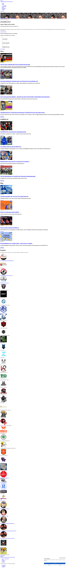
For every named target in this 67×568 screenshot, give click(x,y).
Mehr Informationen (3, 31)
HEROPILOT (4, 6)
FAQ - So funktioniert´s (5, 558)
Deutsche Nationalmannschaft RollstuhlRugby (7, 260)
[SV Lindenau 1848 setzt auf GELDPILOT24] (6, 144)
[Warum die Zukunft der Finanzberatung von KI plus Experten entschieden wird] (6, 78)
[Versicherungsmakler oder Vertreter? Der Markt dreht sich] (6, 193)
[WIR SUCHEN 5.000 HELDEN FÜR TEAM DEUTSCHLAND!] (6, 61)
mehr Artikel (2, 117)
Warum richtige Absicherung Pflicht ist (9, 227)
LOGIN (3, 561)
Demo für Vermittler (13, 18)
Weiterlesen (2, 69)
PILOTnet (3, 560)
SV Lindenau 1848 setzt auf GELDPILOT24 (10, 146)
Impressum (3, 565)
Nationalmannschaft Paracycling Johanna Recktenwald (8, 530)
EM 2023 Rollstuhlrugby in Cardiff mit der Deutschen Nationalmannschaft (17, 176)
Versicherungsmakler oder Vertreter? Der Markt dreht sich (14, 196)
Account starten (2, 18)
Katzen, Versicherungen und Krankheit (9, 212)
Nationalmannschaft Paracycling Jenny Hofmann (7, 538)
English (3, 9)
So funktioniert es (7, 18)
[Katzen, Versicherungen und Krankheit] (6, 209)
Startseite (1, 0)
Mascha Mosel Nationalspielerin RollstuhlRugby (7, 523)
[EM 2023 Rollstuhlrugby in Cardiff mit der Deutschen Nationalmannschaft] (6, 174)
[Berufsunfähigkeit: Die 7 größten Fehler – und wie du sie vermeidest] (6, 240)
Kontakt (5, 5)
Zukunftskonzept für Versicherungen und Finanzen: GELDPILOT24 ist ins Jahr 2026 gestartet (22, 112)
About (3, 4)
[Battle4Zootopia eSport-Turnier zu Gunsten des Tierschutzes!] (6, 159)
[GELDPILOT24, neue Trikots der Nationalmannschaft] (6, 129)
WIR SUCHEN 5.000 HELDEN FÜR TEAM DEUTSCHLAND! (15, 64)
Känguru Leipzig (2, 500)
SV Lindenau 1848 (3, 313)
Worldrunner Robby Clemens (4, 508)
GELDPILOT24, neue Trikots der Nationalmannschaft (13, 131)
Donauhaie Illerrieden (3, 482)
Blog (3, 559)
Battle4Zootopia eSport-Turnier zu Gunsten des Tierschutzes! (14, 161)
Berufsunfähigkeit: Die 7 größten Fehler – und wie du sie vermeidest (16, 243)
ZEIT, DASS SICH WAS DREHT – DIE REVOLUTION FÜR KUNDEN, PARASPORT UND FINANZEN (25, 96)
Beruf (3, 7)
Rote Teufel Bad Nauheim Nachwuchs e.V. (6, 275)
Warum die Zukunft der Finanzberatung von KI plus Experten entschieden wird (19, 81)
